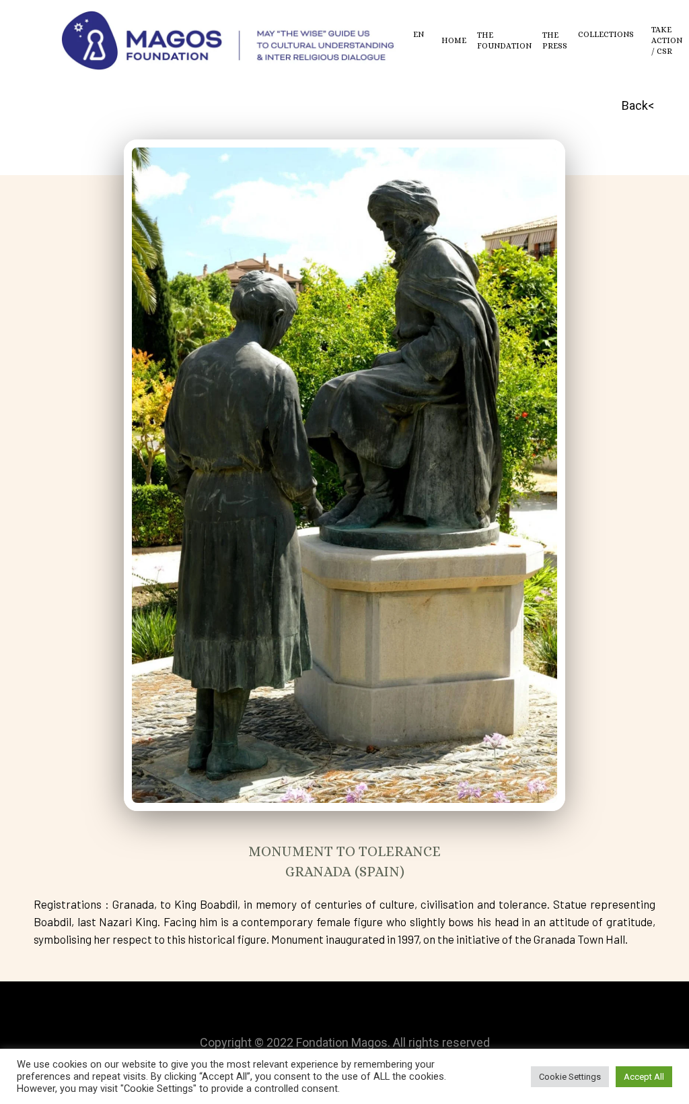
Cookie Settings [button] (570, 1077)
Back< (638, 105)
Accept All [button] (644, 1077)
